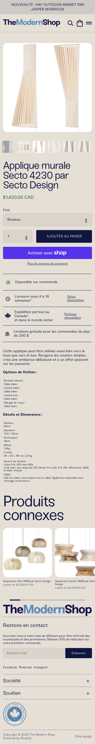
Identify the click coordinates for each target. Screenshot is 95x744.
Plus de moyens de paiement (47, 263)
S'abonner (78, 653)
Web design (83, 736)
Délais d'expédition (75, 298)
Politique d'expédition (72, 315)
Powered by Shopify (17, 738)
